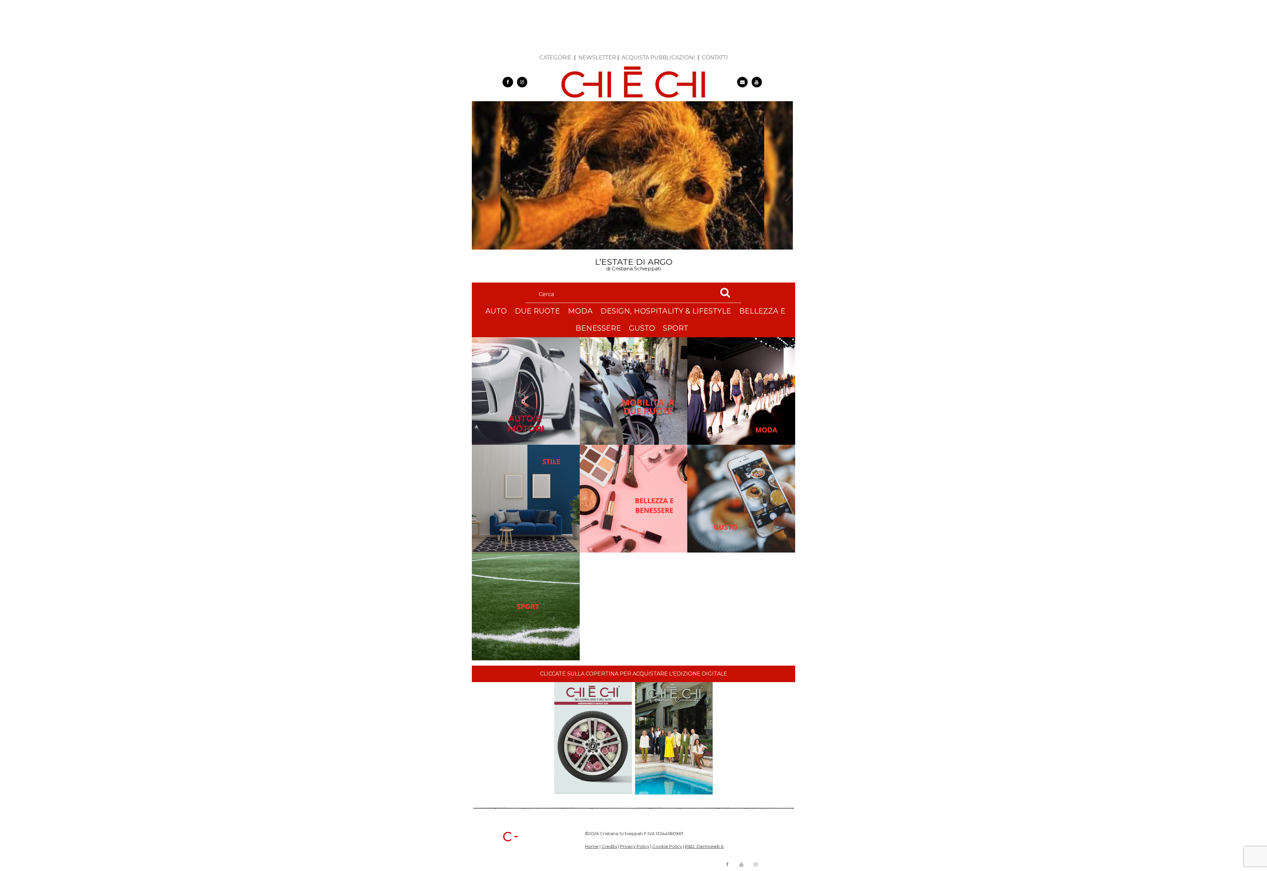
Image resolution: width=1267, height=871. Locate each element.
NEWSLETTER (597, 57)
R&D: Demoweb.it (704, 846)
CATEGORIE (555, 57)
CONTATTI (715, 57)
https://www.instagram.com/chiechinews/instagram (522, 82)
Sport (675, 328)
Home (592, 846)
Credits (609, 846)
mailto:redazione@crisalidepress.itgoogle (742, 82)
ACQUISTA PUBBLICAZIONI (658, 57)
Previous (481, 206)
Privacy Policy (634, 846)
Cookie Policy (667, 846)
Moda (580, 311)
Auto (496, 311)
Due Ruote (537, 311)
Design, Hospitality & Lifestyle (666, 311)
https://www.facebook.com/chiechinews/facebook (508, 82)
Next (785, 206)
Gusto (642, 328)
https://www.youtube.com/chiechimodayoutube (757, 82)
